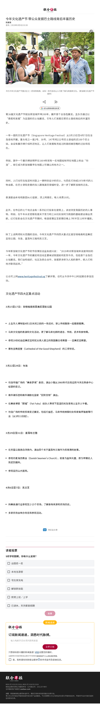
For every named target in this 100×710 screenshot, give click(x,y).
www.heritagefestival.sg (31, 276)
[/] (50, 10)
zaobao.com (25, 689)
